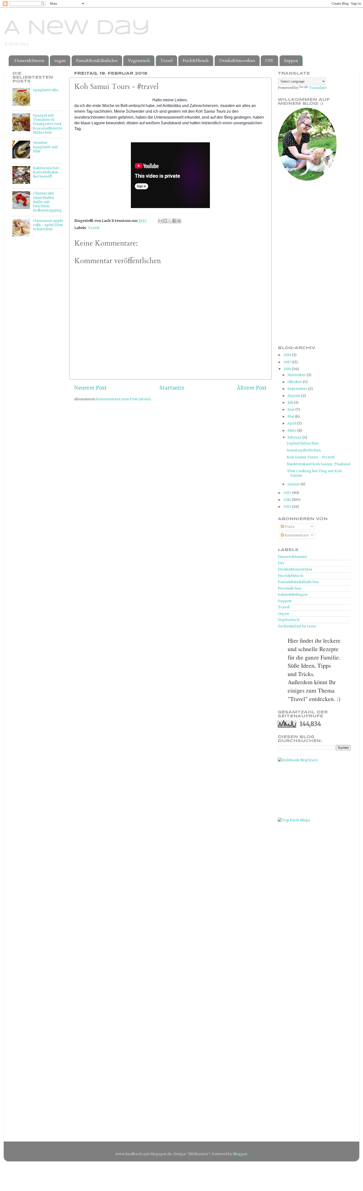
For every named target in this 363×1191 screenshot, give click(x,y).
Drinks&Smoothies (237, 61)
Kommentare (296, 535)
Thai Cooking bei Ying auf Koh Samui (314, 473)
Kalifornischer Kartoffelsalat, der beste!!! (46, 172)
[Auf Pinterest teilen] (179, 220)
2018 (287, 355)
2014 (287, 499)
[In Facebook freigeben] (174, 220)
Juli (290, 402)
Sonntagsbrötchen (304, 450)
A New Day (77, 28)
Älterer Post (252, 388)
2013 (287, 506)
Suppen (291, 61)
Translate (318, 87)
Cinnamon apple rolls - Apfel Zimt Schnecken (48, 225)
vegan (60, 61)
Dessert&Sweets (29, 61)
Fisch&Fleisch (196, 61)
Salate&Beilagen (292, 594)
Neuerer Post (90, 388)
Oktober (295, 382)
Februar (294, 437)
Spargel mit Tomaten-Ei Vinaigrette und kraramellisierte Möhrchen (47, 124)
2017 (287, 362)
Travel (166, 61)
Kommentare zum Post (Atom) (123, 399)
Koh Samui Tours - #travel (310, 457)
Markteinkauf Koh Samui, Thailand (318, 464)
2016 (287, 369)
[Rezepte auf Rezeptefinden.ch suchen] (294, 820)
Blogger (240, 1154)
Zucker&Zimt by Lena (297, 626)
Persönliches (289, 588)
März (292, 430)
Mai (291, 416)
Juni (291, 409)
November (297, 375)
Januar (294, 484)
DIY (269, 61)
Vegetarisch (139, 61)
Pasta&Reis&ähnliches (97, 61)
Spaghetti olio (45, 90)
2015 (287, 492)
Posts (289, 526)
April (292, 423)
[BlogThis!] (164, 220)
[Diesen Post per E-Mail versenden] (160, 220)
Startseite (172, 388)
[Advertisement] (32, 323)
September (297, 388)
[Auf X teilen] (169, 220)
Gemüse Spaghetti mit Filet (45, 146)
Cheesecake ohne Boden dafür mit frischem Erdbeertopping (47, 202)
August (294, 395)
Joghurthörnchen (303, 443)
